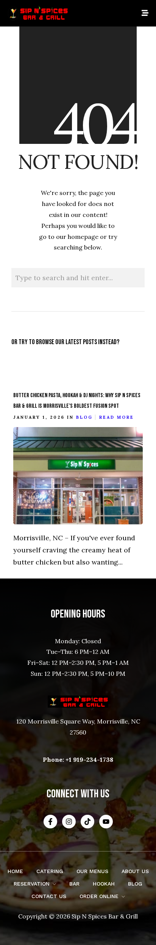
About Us (135, 871)
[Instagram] (69, 821)
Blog (84, 417)
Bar (74, 884)
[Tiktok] (87, 821)
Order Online (99, 896)
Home (15, 871)
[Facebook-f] (50, 821)
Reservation (32, 884)
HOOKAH (104, 884)
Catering (49, 871)
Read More (116, 417)
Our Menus (92, 871)
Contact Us (48, 896)
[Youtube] (106, 821)
